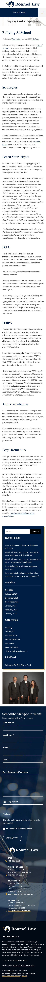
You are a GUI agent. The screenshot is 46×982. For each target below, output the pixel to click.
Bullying (36, 39)
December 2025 (11, 598)
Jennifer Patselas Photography (23, 965)
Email (6, 759)
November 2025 (11, 602)
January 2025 (10, 605)
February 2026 (11, 594)
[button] (42, 12)
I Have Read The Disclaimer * (19, 828)
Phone (6, 747)
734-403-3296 (19, 12)
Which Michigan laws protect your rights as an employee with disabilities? (22, 553)
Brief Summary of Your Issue (15, 772)
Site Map (14, 973)
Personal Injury (11, 647)
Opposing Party (10, 801)
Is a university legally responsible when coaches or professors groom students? (22, 574)
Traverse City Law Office (20, 894)
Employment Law (12, 639)
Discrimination (11, 635)
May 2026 (9, 590)
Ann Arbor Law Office (19, 875)
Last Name (8, 735)
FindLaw (24, 976)
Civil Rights (10, 631)
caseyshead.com (20, 960)
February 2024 (11, 609)
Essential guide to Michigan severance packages (21, 567)
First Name (8, 722)
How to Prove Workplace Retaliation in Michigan (21, 547)
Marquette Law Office (19, 911)
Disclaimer (7, 814)
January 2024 (10, 613)
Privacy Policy (22, 973)
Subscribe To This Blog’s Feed (18, 665)
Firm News (9, 643)
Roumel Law (16, 39)
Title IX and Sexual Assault (16, 651)
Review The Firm (11, 936)
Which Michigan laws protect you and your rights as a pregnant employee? (23, 560)
